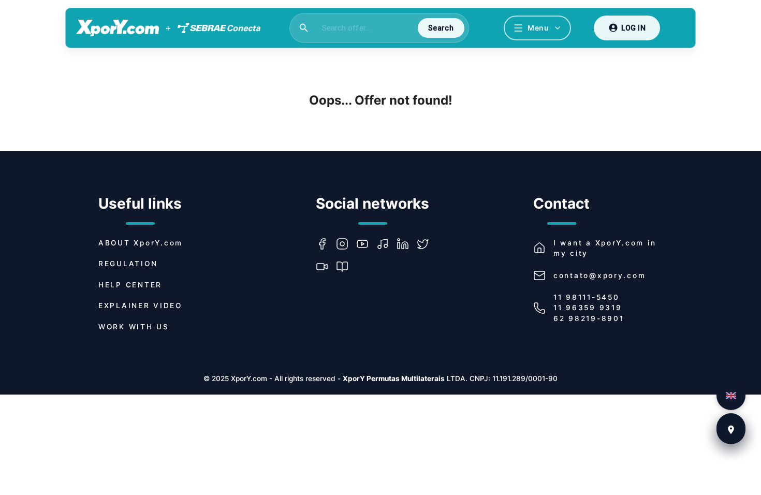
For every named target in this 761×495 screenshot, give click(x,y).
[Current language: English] (730, 395)
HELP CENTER (130, 285)
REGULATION (127, 263)
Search (440, 28)
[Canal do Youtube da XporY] (366, 244)
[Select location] (730, 429)
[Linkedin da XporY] (407, 244)
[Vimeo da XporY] (326, 266)
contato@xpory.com (599, 275)
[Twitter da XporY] (427, 244)
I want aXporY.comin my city (604, 248)
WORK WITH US (133, 327)
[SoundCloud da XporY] (386, 244)
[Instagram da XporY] (346, 244)
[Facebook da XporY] (326, 244)
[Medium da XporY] (346, 266)
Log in (633, 28)
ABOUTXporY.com (140, 243)
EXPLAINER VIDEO (140, 305)
